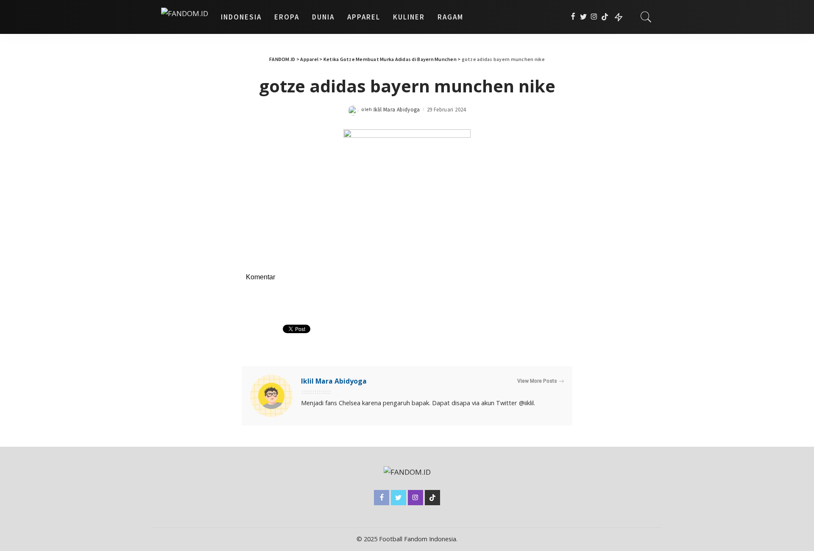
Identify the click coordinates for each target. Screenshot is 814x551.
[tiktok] (604, 17)
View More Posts (537, 381)
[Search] (646, 17)
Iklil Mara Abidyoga (397, 109)
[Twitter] (583, 17)
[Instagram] (594, 17)
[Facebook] (573, 17)
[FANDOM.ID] (184, 17)
